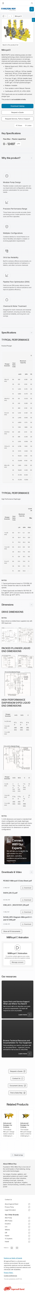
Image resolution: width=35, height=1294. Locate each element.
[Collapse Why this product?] (31, 158)
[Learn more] (29, 1014)
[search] (32, 3)
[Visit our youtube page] (17, 1248)
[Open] (31, 9)
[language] (3, 3)
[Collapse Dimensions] (31, 605)
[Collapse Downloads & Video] (31, 872)
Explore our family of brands (13, 1258)
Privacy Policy (8, 1272)
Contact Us (8, 1199)
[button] (17, 158)
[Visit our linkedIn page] (12, 1248)
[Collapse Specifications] (31, 333)
